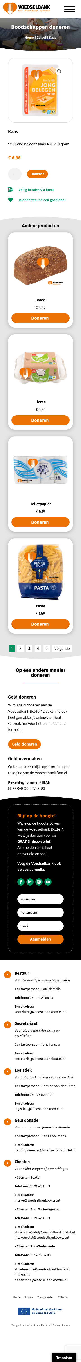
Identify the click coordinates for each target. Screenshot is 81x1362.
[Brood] (40, 292)
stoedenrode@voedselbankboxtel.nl (42, 1269)
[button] (59, 71)
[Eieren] (40, 394)
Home (29, 38)
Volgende (62, 648)
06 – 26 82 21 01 (41, 1095)
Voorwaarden (45, 1297)
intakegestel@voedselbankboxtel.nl (42, 1238)
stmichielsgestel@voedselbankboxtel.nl (45, 1232)
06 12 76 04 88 (40, 1255)
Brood (40, 300)
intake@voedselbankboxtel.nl (37, 1200)
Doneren (37, 174)
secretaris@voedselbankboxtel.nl (40, 1059)
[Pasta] (40, 598)
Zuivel (41, 38)
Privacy (29, 1297)
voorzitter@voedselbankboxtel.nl (40, 1012)
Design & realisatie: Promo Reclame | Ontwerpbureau (40, 1325)
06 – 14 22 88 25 (41, 998)
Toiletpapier (40, 504)
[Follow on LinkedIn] (30, 882)
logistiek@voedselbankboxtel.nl (39, 1109)
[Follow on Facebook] (21, 882)
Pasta (40, 606)
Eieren (40, 402)
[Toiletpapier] (40, 496)
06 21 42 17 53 (40, 1186)
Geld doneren (24, 744)
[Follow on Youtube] (48, 882)
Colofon (63, 1297)
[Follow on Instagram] (39, 882)
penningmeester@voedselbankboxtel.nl (45, 1150)
